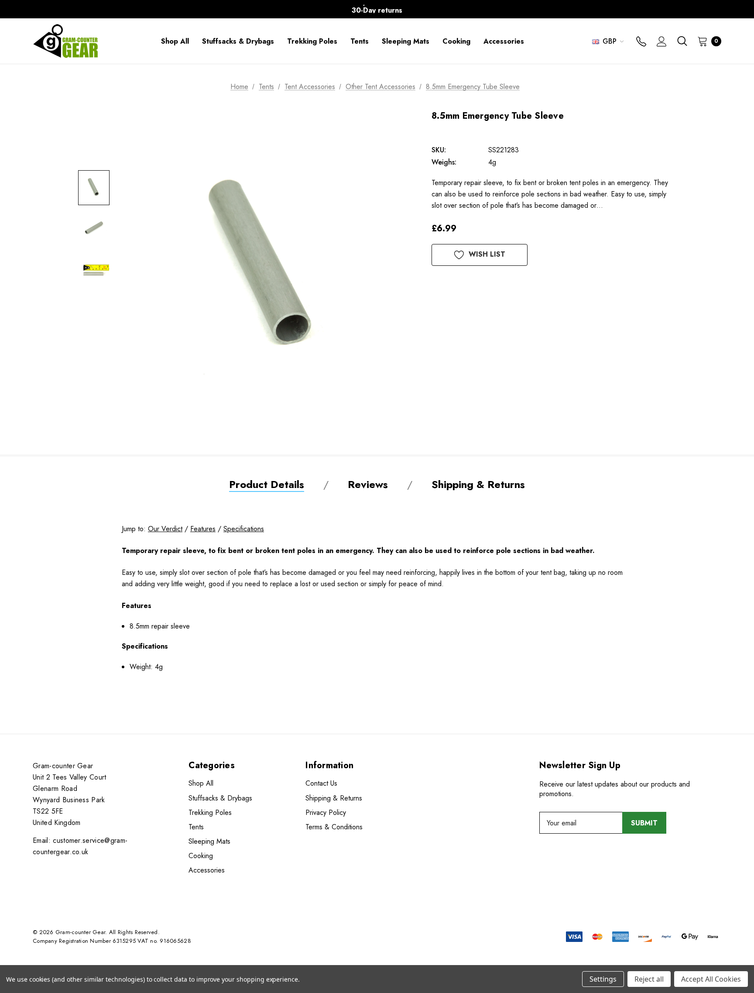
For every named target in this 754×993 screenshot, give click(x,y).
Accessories (206, 870)
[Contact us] (641, 42)
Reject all (649, 979)
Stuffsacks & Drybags (220, 798)
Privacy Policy (325, 812)
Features (203, 529)
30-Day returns (377, 6)
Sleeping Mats (209, 841)
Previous (204, 9)
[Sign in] (661, 42)
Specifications (243, 529)
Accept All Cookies (711, 979)
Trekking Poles (210, 812)
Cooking (200, 856)
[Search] (682, 41)
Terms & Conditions (334, 827)
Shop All (200, 783)
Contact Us (321, 783)
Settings (603, 979)
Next (549, 9)
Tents (196, 827)
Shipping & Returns (333, 798)
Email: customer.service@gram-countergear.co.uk (80, 846)
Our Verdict (165, 529)
